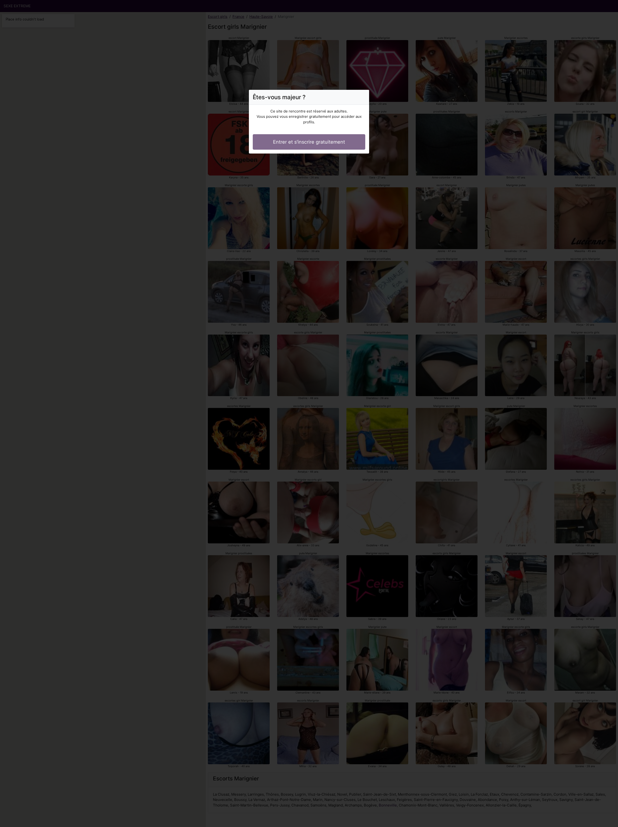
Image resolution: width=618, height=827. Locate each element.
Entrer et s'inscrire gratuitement (309, 142)
